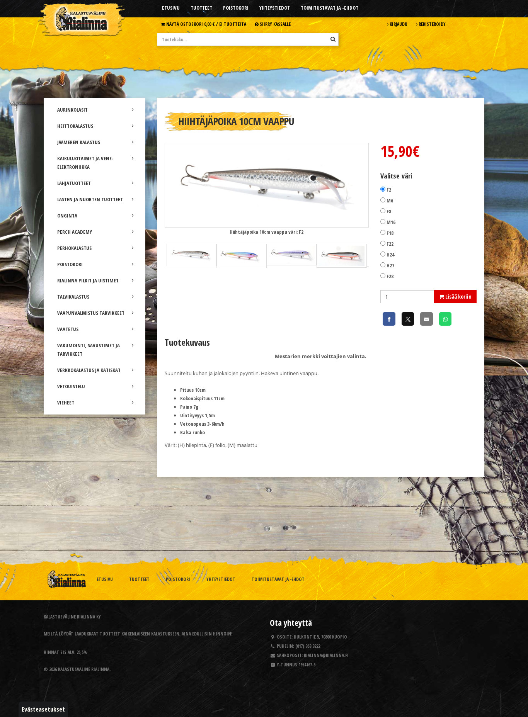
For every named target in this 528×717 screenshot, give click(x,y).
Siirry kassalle (275, 24)
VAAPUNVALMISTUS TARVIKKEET (90, 312)
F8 (389, 211)
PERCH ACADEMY (74, 231)
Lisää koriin (458, 296)
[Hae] (333, 39)
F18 (390, 232)
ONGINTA (67, 215)
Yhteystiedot (274, 7)
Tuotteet (201, 7)
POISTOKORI (70, 264)
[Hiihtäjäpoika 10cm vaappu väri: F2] (267, 184)
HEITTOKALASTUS (75, 125)
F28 (390, 276)
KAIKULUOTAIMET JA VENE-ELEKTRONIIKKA (85, 162)
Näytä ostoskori (205, 24)
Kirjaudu (397, 24)
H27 (390, 265)
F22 (390, 243)
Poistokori (236, 7)
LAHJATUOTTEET (74, 183)
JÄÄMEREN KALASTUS (78, 142)
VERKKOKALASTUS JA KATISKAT (89, 370)
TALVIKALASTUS (73, 296)
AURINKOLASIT (72, 109)
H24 (390, 254)
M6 (390, 200)
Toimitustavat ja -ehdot (329, 7)
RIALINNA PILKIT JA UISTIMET (88, 280)
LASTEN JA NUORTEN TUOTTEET (90, 199)
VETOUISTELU (71, 386)
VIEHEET (65, 402)
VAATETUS (67, 329)
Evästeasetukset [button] (43, 709)
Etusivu (171, 7)
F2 (389, 189)
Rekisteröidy (431, 24)
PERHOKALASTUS (74, 248)
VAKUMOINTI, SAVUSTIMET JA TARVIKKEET (88, 349)
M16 (391, 222)
